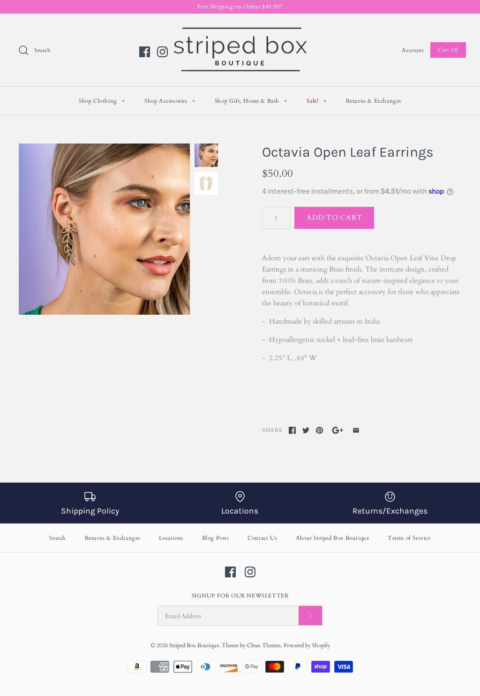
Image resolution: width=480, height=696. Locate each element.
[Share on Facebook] (292, 430)
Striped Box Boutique (194, 645)
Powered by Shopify (307, 645)
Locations (171, 538)
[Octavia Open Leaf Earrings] (104, 229)
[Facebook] (144, 51)
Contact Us (262, 538)
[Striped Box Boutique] (240, 28)
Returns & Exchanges (373, 101)
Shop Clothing (102, 101)
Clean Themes (264, 645)
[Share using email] (356, 430)
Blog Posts (215, 538)
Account (413, 50)
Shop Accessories (169, 101)
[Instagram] (162, 51)
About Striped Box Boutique (332, 538)
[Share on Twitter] (305, 430)
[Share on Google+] (338, 430)
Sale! (316, 101)
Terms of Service (409, 538)
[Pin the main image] (319, 430)
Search (57, 538)
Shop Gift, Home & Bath (251, 101)
